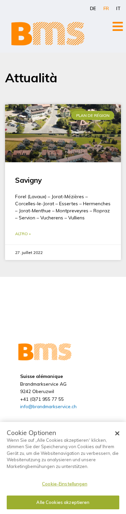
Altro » (23, 233)
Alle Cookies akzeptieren (62, 502)
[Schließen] (117, 433)
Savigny (28, 180)
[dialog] (63, 468)
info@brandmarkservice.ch (48, 406)
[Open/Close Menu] (118, 26)
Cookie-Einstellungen (64, 483)
